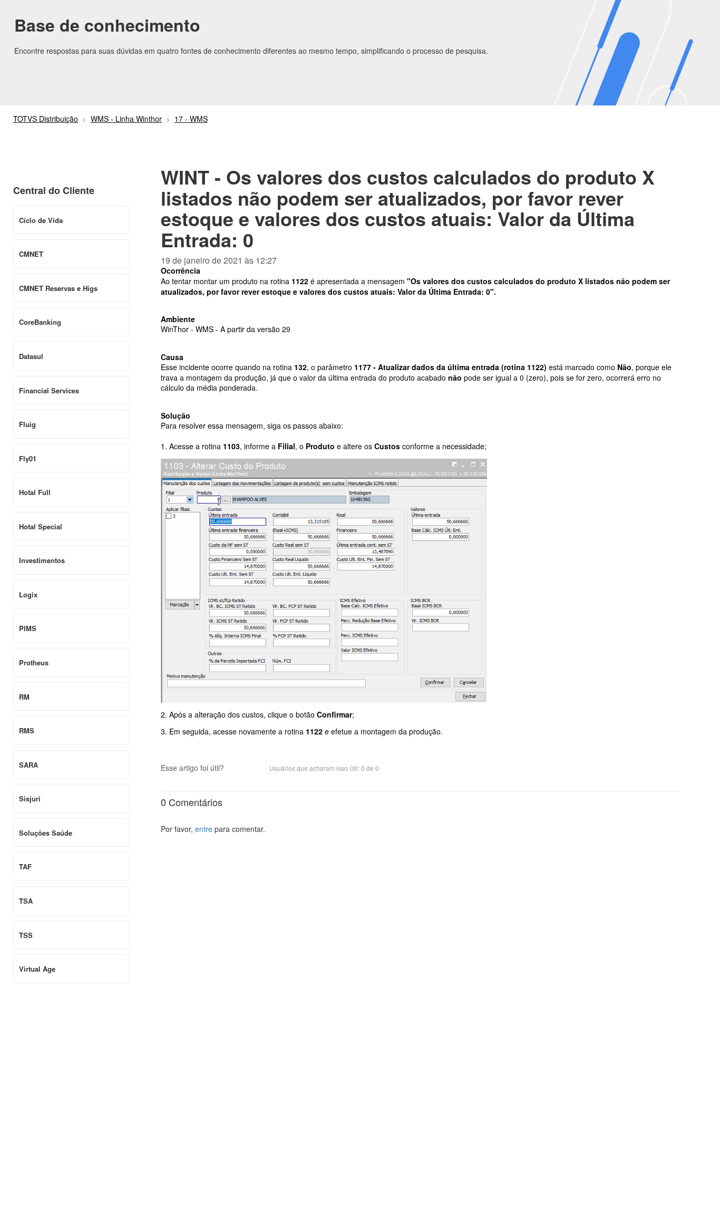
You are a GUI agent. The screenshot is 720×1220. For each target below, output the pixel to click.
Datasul (31, 356)
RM (24, 697)
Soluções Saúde (45, 833)
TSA (26, 901)
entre (203, 829)
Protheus (33, 662)
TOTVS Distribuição (45, 118)
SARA (28, 765)
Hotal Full (35, 492)
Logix (28, 594)
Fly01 (27, 458)
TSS (26, 935)
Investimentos (42, 560)
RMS (26, 730)
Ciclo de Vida (41, 220)
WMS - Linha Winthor (126, 118)
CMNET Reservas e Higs (58, 288)
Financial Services (49, 390)
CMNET (31, 254)
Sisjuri (30, 798)
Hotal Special (40, 526)
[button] (237, 769)
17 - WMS (191, 118)
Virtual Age (37, 969)
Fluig (27, 424)
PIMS (27, 628)
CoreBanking (40, 322)
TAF (25, 866)
